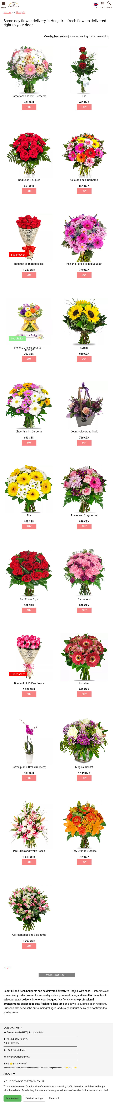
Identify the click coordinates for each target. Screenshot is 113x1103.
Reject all (54, 1098)
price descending (99, 36)
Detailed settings (34, 1098)
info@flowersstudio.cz (18, 1056)
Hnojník (20, 12)
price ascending (78, 36)
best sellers (61, 36)
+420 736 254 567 (15, 1050)
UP (8, 967)
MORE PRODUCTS (56, 974)
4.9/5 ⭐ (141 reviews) (15, 1063)
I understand (12, 1098)
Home (7, 12)
